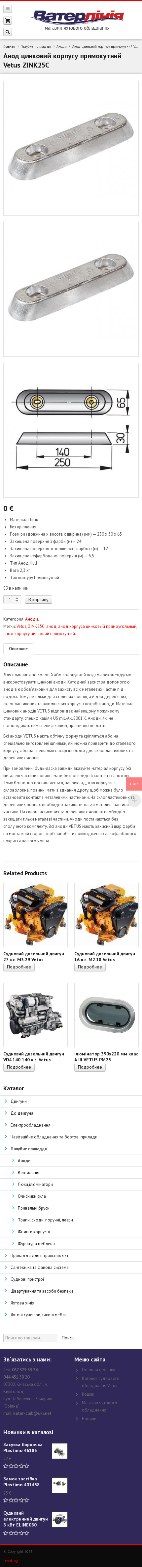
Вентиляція (28, 1172)
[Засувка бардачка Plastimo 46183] (60, 1451)
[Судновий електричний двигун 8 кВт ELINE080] (60, 1519)
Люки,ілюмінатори (35, 1184)
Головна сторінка (98, 1370)
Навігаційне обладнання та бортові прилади (54, 1137)
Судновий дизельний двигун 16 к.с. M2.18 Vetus (104, 957)
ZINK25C (36, 626)
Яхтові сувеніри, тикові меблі (38, 1315)
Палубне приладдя (35, 46)
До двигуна (22, 1113)
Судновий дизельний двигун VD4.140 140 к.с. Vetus (33, 1057)
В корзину (38, 599)
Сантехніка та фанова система (40, 1267)
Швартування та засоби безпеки (42, 1291)
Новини (89, 1418)
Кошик (88, 1394)
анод (51, 626)
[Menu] (7, 9)
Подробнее (19, 967)
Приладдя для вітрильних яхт (39, 1255)
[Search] (7, 32)
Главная (9, 46)
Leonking (10, 1560)
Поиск (68, 1338)
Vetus (21, 626)
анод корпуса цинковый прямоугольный (97, 626)
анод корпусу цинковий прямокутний (39, 633)
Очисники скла (32, 1196)
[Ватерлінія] (76, 20)
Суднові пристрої (27, 1279)
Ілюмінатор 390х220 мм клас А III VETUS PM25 (106, 1057)
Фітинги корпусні (34, 1232)
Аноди (61, 46)
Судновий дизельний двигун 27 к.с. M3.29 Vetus (33, 957)
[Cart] (7, 20)
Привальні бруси (34, 1208)
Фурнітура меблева (36, 1243)
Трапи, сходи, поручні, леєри (45, 1220)
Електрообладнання (31, 1125)
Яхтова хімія (22, 1303)
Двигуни (19, 1101)
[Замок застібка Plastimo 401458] (60, 1485)
